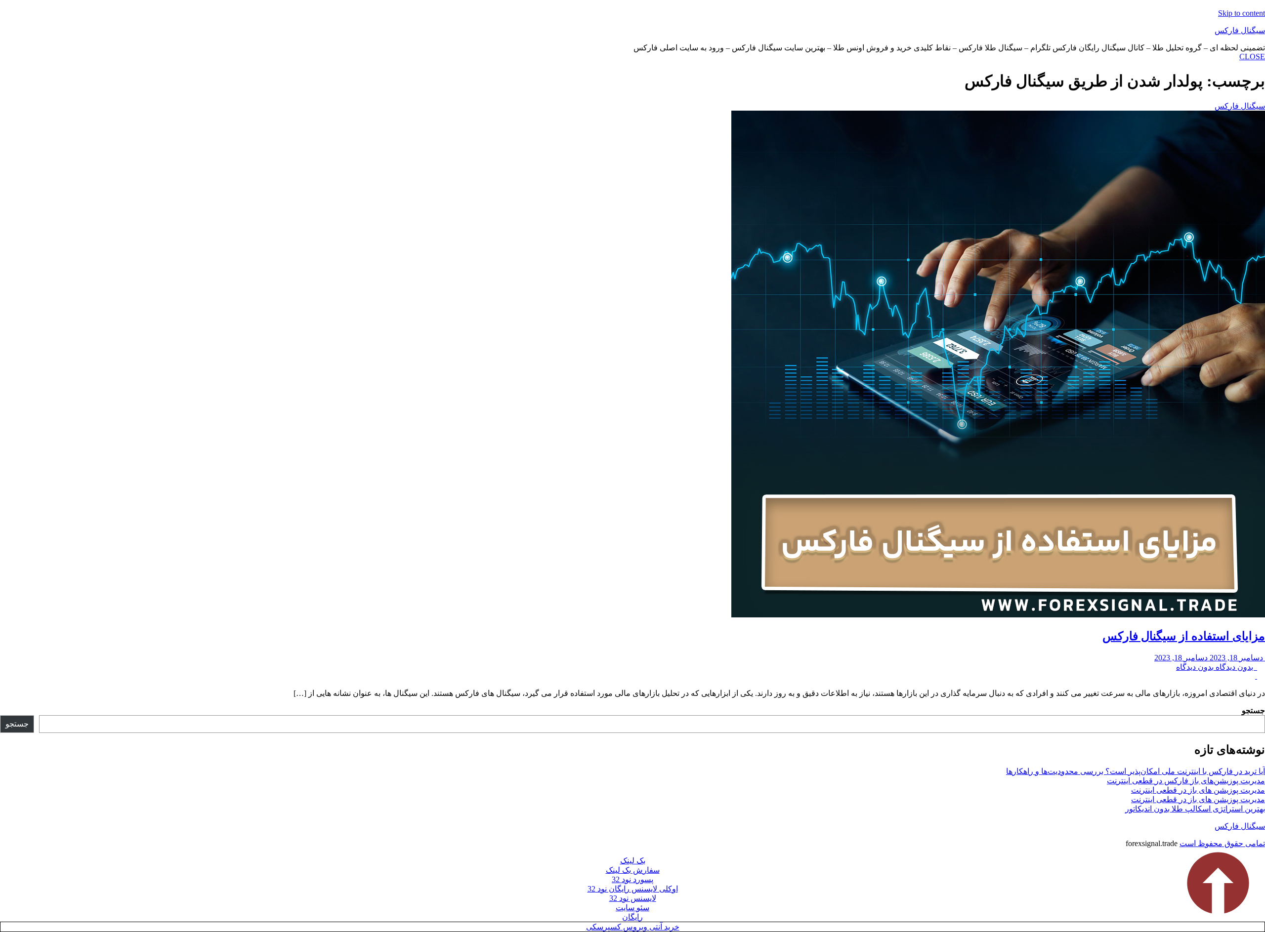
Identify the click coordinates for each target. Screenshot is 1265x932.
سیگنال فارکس (1240, 30)
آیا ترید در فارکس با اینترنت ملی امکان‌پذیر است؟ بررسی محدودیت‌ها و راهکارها (1135, 771)
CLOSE (1252, 56)
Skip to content (1241, 13)
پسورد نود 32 (632, 879)
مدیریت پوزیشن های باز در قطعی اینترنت (1198, 790)
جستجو (1253, 710)
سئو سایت (632, 907)
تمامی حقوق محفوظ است (1222, 843)
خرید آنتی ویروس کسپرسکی (632, 927)
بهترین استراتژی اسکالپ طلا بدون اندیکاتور (1195, 809)
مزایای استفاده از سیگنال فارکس (1183, 636)
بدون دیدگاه (1216, 667)
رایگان (632, 917)
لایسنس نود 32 (632, 898)
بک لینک (632, 860)
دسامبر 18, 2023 (1209, 657)
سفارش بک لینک (633, 870)
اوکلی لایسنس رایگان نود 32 (633, 889)
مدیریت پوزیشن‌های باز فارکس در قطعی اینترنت (1186, 780)
